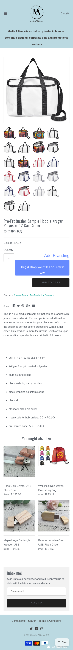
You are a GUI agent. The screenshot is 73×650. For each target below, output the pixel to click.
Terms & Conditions (50, 620)
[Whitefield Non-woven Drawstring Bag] (53, 461)
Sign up (36, 603)
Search (32, 620)
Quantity (8, 249)
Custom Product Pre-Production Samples (34, 295)
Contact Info (19, 620)
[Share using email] (33, 305)
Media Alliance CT (40, 635)
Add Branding (56, 255)
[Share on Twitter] (18, 305)
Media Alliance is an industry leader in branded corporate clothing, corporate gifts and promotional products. (36, 38)
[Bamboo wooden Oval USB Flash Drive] (53, 515)
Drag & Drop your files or (42, 267)
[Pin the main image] (22, 305)
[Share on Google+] (28, 305)
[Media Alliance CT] (37, 13)
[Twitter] (31, 629)
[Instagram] (41, 629)
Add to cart (50, 282)
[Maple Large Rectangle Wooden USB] (19, 515)
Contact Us (58, 646)
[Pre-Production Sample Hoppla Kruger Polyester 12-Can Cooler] (36, 90)
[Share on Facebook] (14, 305)
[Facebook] (36, 629)
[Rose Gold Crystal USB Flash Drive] (19, 461)
